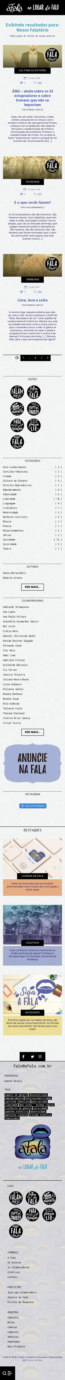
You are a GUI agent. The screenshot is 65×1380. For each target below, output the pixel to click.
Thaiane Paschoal (14, 713)
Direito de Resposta (20, 1302)
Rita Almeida (11, 703)
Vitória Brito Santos (16, 718)
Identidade (10, 494)
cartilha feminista (17, 1101)
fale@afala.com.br (32, 1065)
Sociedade (32, 182)
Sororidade (10, 544)
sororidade (40, 1108)
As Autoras (14, 1262)
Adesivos (13, 1336)
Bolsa (11, 1322)
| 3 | (58, 467)
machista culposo (16, 1114)
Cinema (7, 476)
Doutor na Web (34, 1360)
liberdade (11, 1104)
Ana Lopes (9, 611)
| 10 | (58, 498)
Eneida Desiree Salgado (18, 640)
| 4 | (58, 480)
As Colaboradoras (18, 1267)
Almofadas (14, 1341)
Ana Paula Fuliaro (14, 616)
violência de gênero (18, 1108)
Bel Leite (9, 626)
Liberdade (32, 279)
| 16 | (58, 539)
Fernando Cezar (12, 645)
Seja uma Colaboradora (22, 1292)
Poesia (7, 526)
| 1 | (58, 485)
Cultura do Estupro (32, 70)
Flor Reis (9, 650)
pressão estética (40, 1114)
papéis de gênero (16, 1095)
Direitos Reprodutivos (17, 485)
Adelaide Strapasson (16, 607)
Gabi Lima (9, 655)
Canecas (12, 1327)
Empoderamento (12, 489)
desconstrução (38, 1095)
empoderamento (14, 1098)
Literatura (10, 508)
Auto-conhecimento (14, 467)
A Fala (12, 1257)
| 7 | (58, 508)
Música (7, 521)
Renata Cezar (11, 698)
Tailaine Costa (12, 708)
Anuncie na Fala (18, 1297)
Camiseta (13, 1317)
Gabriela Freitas (14, 660)
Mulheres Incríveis (15, 517)
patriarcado (39, 1101)
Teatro (7, 548)
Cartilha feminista (15, 471)
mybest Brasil (13, 1081)
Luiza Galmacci (12, 684)
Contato (12, 1277)
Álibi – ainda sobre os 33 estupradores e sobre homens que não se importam (32, 98)
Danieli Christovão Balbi (19, 636)
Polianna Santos (13, 689)
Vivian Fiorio (12, 723)
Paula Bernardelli (35, 208)
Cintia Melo (10, 631)
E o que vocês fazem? (32, 203)
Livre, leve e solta (33, 301)
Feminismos (12, 1118)
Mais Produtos (16, 1346)
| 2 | (58, 471)
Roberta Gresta (35, 110)
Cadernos (13, 1332)
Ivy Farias (10, 669)
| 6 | (58, 494)
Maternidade (10, 512)
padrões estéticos (16, 1111)
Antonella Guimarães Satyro (20, 621)
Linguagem (9, 503)
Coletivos (14, 1272)
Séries (7, 535)
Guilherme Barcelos (15, 665)
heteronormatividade (38, 1098)
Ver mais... (33, 587)
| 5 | (58, 544)
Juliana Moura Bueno (16, 679)
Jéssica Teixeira (14, 674)
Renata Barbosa (12, 694)
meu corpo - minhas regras (37, 1104)
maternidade (38, 1111)
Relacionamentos (13, 530)
